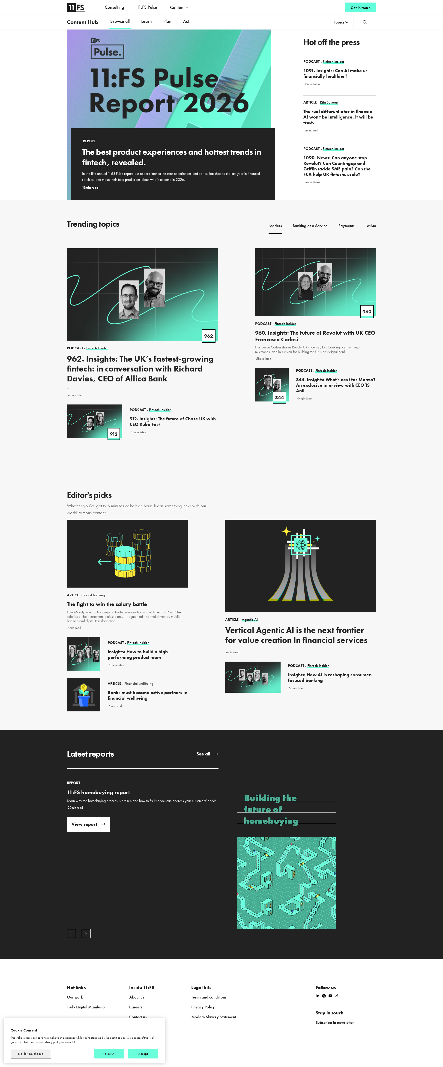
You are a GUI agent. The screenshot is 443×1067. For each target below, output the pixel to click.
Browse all (120, 21)
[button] (179, 7)
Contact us (138, 1016)
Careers (135, 1007)
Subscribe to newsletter (335, 1022)
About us (136, 997)
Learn (146, 21)
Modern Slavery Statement (213, 1016)
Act (186, 21)
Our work (75, 997)
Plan (167, 21)
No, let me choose (30, 1054)
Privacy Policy (203, 1007)
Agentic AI (250, 620)
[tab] (275, 226)
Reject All (109, 1054)
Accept (143, 1054)
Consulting (114, 7)
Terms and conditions (208, 997)
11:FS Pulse (147, 7)
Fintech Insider (138, 643)
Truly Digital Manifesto (86, 1007)
